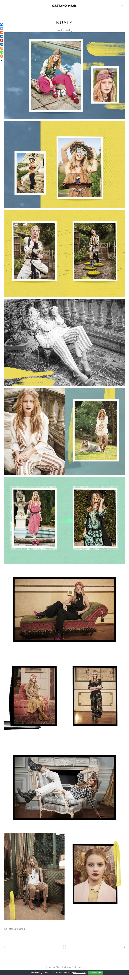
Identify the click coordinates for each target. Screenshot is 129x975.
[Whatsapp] (1, 52)
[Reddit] (1, 32)
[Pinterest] (1, 40)
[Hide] (1, 60)
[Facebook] (1, 24)
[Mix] (1, 48)
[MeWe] (1, 44)
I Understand (95, 973)
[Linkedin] (1, 36)
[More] (1, 56)
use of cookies (79, 973)
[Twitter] (1, 28)
